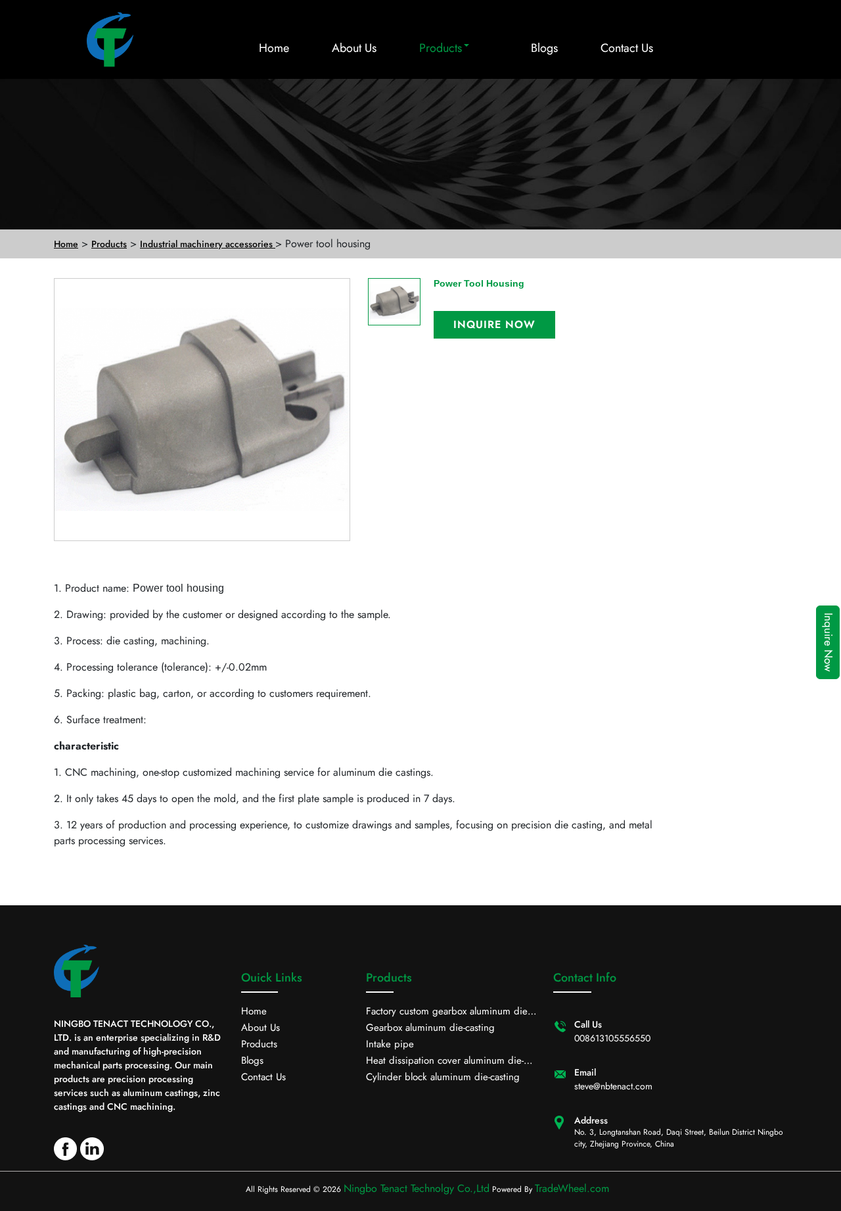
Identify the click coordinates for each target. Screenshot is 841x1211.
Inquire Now (828, 642)
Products (440, 48)
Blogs (544, 48)
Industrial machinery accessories (207, 243)
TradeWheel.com (572, 1188)
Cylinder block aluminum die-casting (443, 1077)
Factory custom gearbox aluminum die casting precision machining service (447, 1012)
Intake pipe (390, 1044)
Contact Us (627, 48)
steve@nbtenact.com (613, 1086)
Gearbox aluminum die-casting (430, 1027)
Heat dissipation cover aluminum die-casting (445, 1061)
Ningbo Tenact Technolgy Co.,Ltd (416, 1188)
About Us (354, 48)
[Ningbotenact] (105, 39)
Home (274, 48)
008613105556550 (612, 1038)
